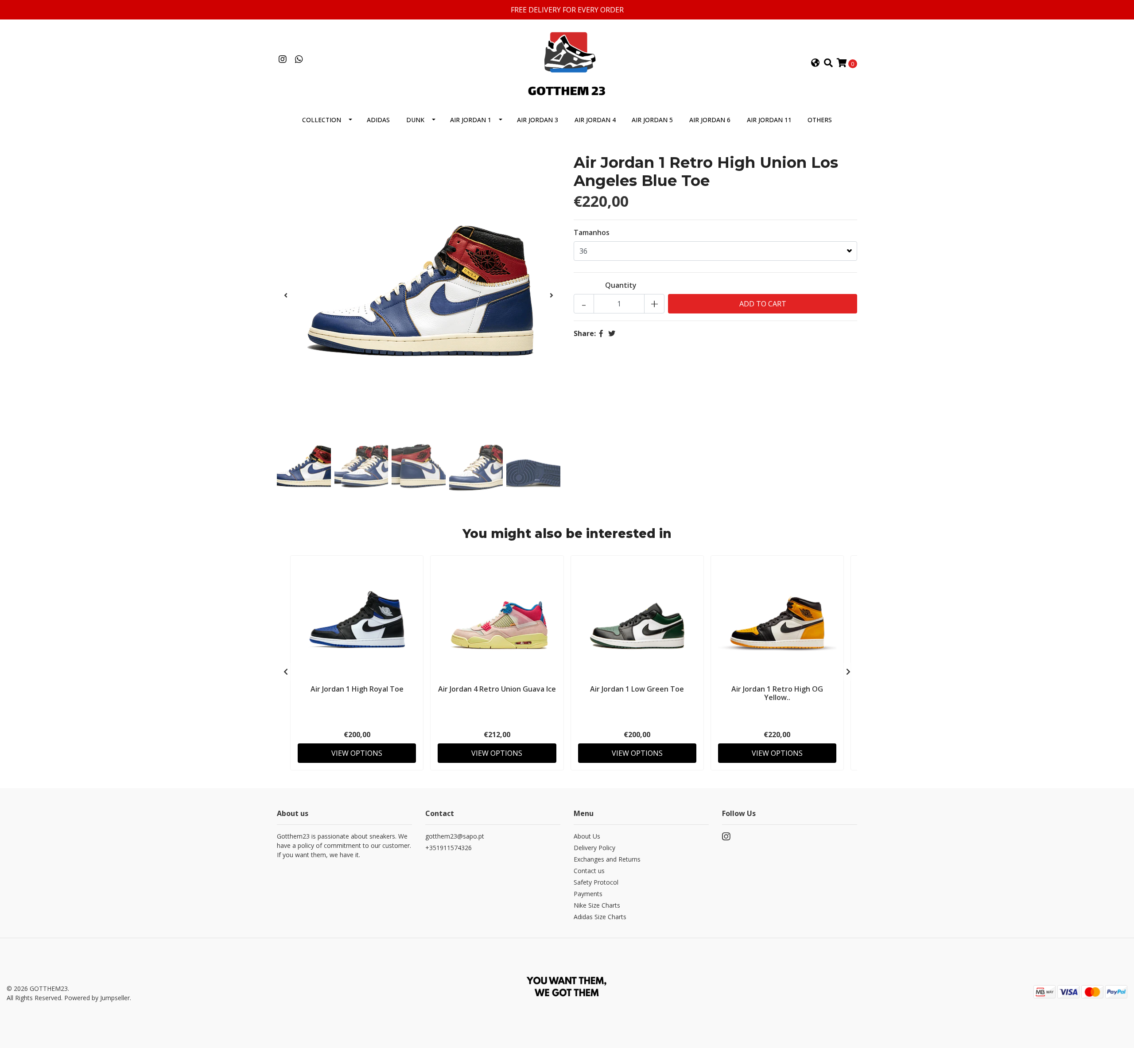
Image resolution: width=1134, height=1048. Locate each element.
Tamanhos (592, 232)
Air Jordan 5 (652, 120)
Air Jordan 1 (470, 120)
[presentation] (286, 295)
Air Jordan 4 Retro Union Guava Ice (497, 689)
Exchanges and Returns (607, 859)
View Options (356, 753)
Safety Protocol (596, 882)
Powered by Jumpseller (97, 998)
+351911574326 (448, 847)
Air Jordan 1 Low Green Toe (637, 689)
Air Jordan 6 (709, 120)
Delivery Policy (594, 847)
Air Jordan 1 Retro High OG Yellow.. (777, 693)
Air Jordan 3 (537, 120)
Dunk (415, 120)
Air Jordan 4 (595, 120)
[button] (815, 63)
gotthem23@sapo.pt (454, 836)
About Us (587, 836)
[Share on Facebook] (601, 333)
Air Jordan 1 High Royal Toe (357, 689)
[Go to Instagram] (282, 60)
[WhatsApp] (298, 60)
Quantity (621, 285)
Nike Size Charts (597, 905)
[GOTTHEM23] (567, 62)
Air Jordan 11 (769, 120)
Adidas (378, 120)
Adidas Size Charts (600, 917)
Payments (588, 893)
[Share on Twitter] (611, 333)
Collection (321, 120)
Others (820, 120)
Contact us (589, 870)
